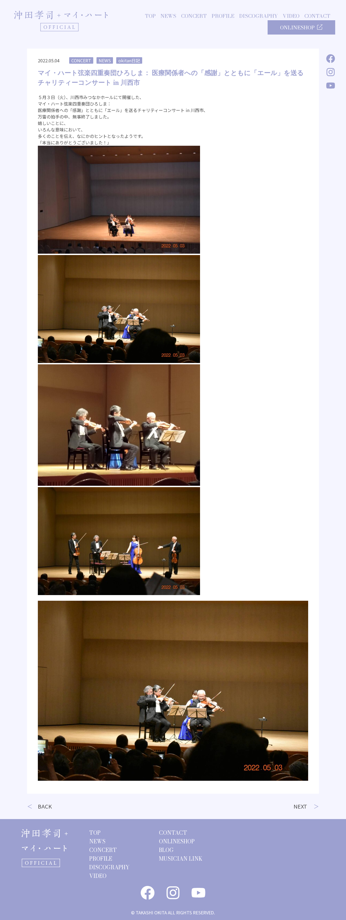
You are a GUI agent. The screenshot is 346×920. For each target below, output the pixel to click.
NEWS (168, 16)
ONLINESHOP (297, 28)
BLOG (166, 850)
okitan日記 (129, 60)
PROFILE (223, 16)
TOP (150, 16)
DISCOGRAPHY (258, 16)
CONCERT (194, 16)
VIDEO (291, 16)
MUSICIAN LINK (180, 858)
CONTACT (317, 16)
